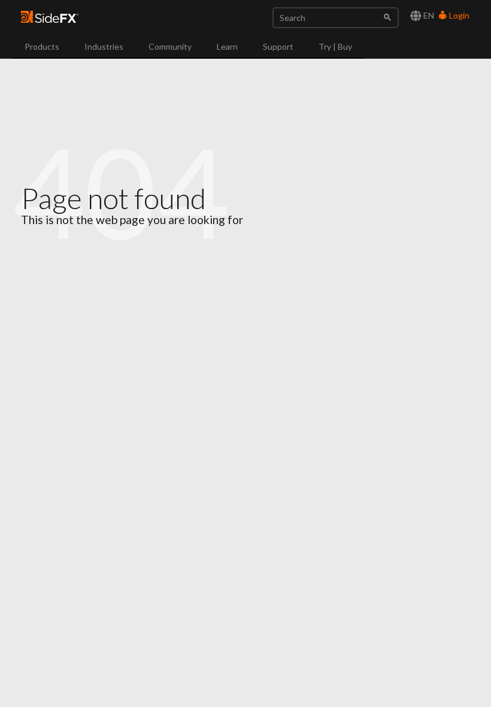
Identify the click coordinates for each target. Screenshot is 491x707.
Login (458, 15)
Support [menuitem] (278, 46)
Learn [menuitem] (227, 46)
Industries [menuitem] (103, 46)
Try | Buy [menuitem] (335, 46)
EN (428, 15)
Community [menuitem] (170, 46)
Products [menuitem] (42, 46)
